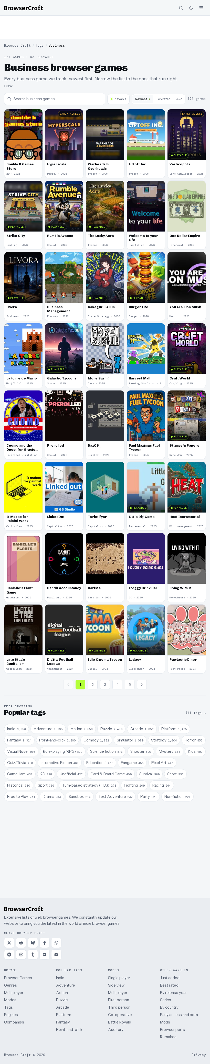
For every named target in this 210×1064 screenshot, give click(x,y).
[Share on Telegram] (9, 954)
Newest (142, 99)
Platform (63, 1014)
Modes (10, 999)
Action (62, 992)
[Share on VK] (44, 954)
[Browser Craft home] (23, 7)
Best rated (169, 985)
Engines (11, 1014)
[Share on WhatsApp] (56, 943)
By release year (173, 992)
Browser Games (18, 977)
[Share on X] (9, 943)
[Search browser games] (180, 7)
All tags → (195, 713)
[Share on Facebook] (44, 943)
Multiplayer (13, 992)
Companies (14, 1022)
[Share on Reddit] (21, 943)
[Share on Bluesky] (33, 943)
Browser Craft (17, 45)
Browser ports (172, 1029)
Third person (119, 1007)
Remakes (168, 1036)
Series (165, 999)
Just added (170, 977)
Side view (116, 985)
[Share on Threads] (21, 954)
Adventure (65, 985)
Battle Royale (119, 1022)
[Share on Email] (56, 954)
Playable (120, 99)
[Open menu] (201, 7)
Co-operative (120, 1014)
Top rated (163, 99)
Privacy (199, 1055)
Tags (40, 45)
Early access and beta (179, 1014)
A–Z (179, 99)
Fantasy (63, 1022)
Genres (10, 985)
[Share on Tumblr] (33, 954)
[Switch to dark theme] (191, 7)
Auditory (115, 1029)
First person (118, 999)
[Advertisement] (105, 27)
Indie (60, 977)
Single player (119, 977)
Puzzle (62, 999)
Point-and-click (69, 1029)
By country (169, 1007)
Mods (165, 1022)
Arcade (62, 1007)
